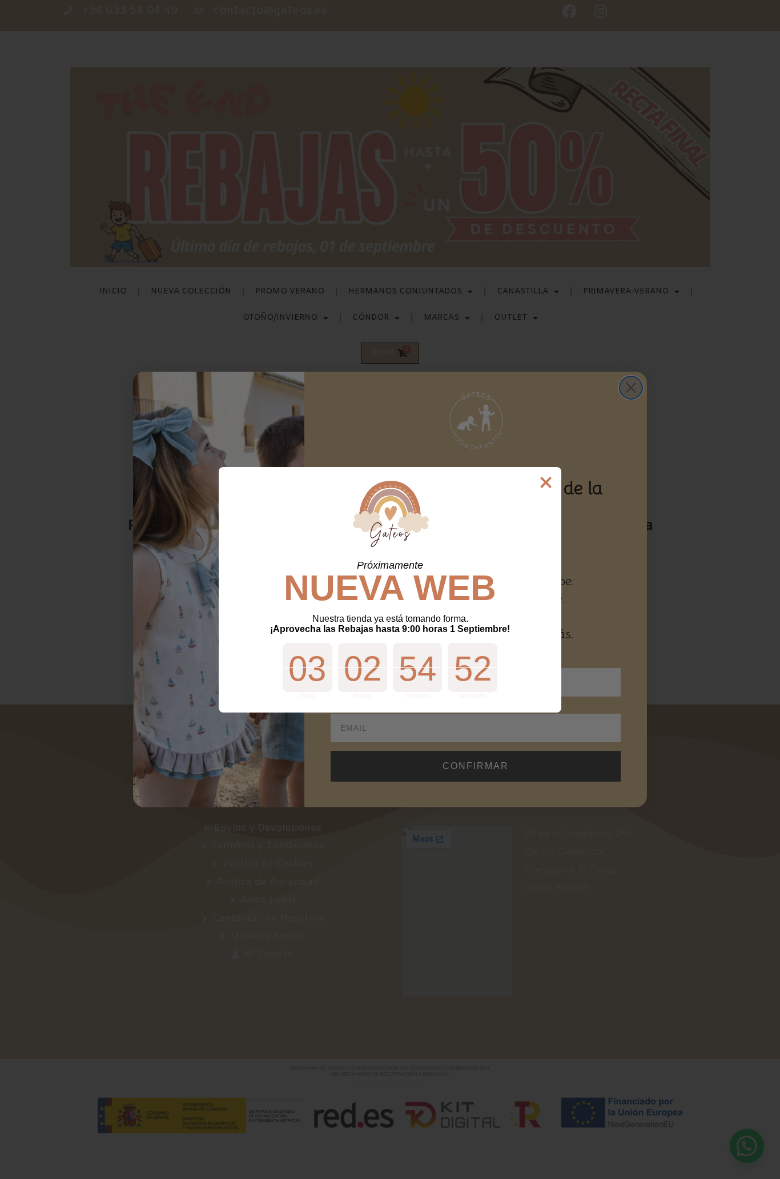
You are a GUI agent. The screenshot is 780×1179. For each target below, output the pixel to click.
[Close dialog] (546, 482)
